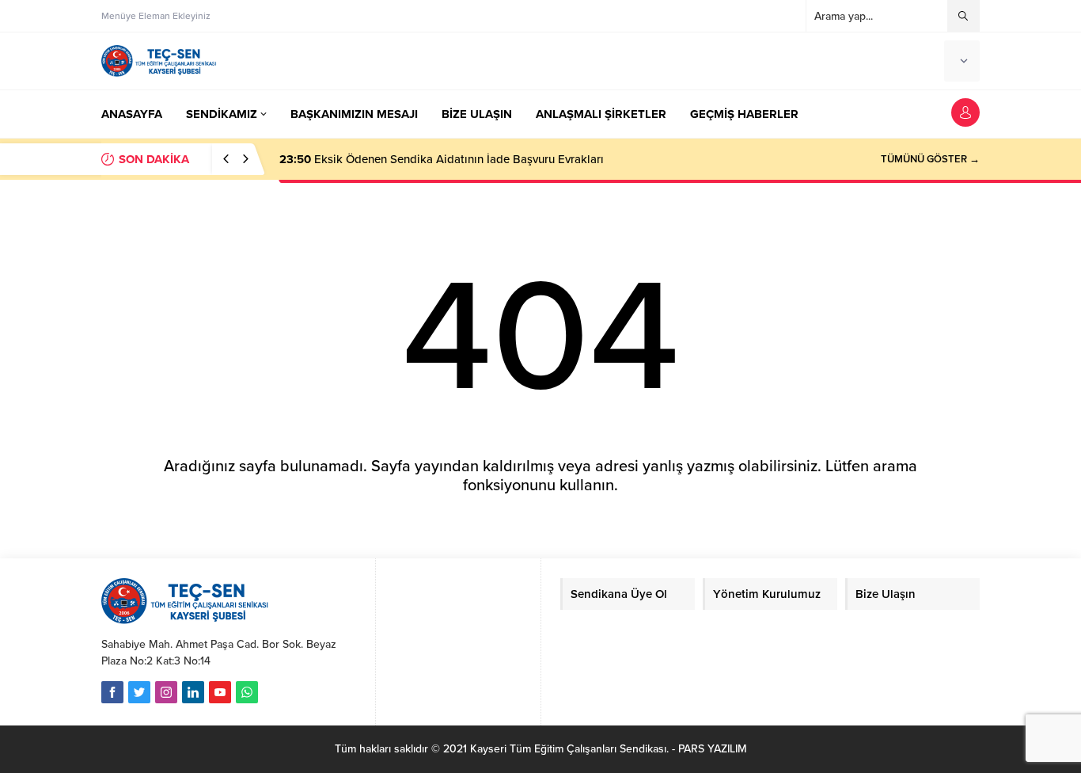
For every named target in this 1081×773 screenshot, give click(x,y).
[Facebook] (112, 692)
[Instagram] (166, 692)
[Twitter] (139, 692)
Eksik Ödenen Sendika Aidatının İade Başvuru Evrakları (441, 159)
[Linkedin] (193, 692)
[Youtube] (220, 692)
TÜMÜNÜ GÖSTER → (930, 159)
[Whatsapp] (247, 692)
